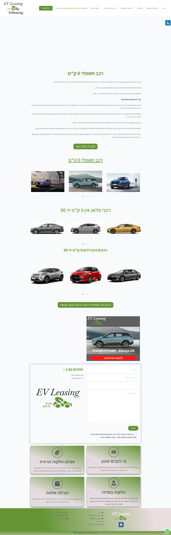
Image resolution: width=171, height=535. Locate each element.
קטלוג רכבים (95, 8)
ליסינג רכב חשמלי (126, 8)
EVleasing (16, 12)
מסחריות (140, 8)
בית (164, 8)
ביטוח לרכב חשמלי (152, 8)
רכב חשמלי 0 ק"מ (85, 160)
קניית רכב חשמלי (109, 8)
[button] (33, 182)
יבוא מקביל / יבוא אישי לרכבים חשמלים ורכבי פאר (71, 8)
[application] (162, 8)
